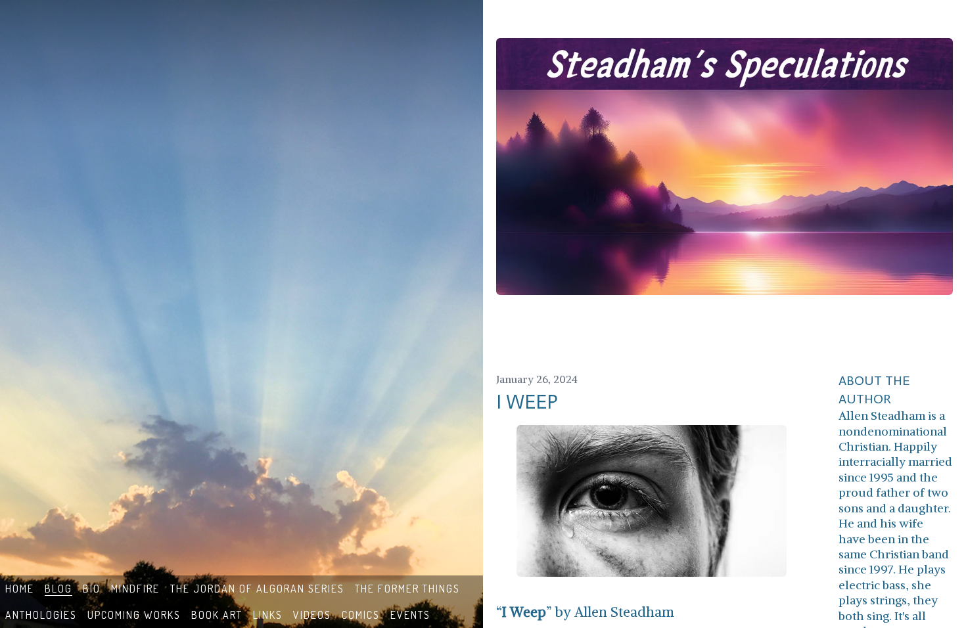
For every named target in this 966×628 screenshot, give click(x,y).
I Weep (527, 402)
